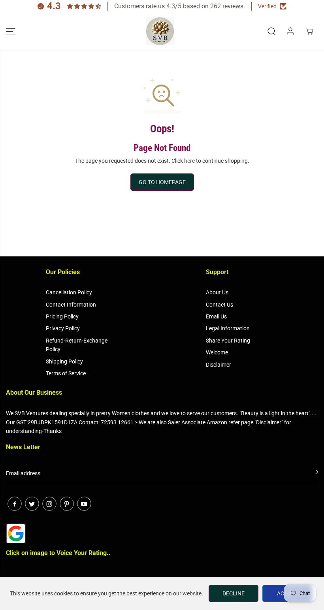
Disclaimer (218, 364)
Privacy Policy (63, 328)
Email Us (216, 316)
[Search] (271, 31)
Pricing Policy (62, 316)
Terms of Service (66, 373)
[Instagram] (49, 503)
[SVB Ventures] (160, 31)
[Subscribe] (315, 473)
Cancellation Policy (69, 292)
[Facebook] (14, 503)
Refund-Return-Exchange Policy (76, 344)
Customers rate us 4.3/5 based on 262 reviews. (179, 6)
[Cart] (309, 31)
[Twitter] (32, 503)
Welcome (217, 352)
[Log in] (290, 31)
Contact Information (71, 304)
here (189, 161)
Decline (233, 593)
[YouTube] (84, 503)
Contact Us (219, 304)
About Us (217, 292)
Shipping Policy (64, 361)
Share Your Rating (228, 340)
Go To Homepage (162, 182)
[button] (10, 31)
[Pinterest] (66, 503)
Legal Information (228, 328)
